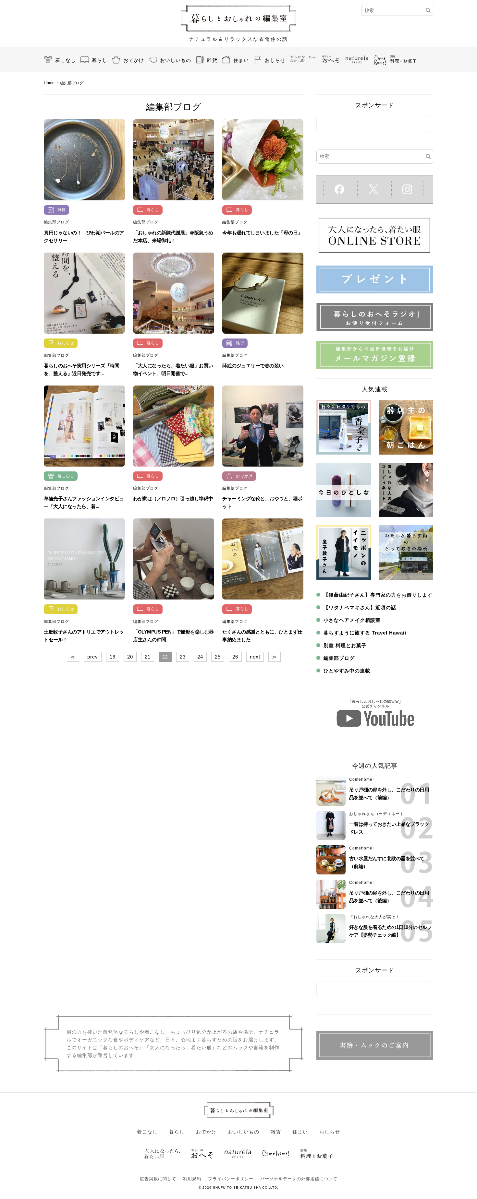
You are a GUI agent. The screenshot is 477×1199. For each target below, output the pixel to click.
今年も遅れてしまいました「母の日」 (262, 232)
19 (113, 656)
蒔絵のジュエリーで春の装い (253, 365)
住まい (241, 60)
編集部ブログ (56, 222)
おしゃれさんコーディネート (376, 814)
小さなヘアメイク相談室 (352, 620)
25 (218, 656)
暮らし (99, 60)
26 (235, 656)
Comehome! (361, 779)
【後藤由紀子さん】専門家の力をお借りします (378, 595)
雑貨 (212, 60)
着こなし (65, 60)
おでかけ (133, 60)
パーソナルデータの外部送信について (298, 1178)
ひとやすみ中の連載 (347, 670)
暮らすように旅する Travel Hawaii (365, 632)
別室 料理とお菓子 (345, 645)
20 (130, 656)
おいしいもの (175, 60)
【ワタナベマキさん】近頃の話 (360, 607)
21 (148, 656)
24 (200, 656)
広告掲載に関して (158, 1178)
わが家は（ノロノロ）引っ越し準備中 (173, 498)
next (255, 656)
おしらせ (275, 60)
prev (92, 656)
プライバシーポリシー (230, 1178)
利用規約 (192, 1178)
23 (183, 656)
